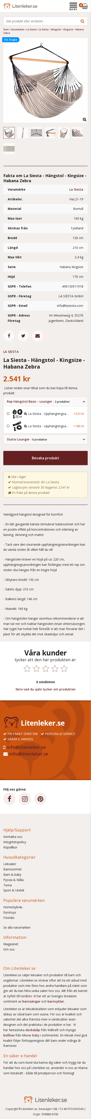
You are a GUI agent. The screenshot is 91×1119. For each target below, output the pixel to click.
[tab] (45, 401)
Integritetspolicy (14, 842)
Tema (7, 885)
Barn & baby (12, 874)
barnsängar (31, 1001)
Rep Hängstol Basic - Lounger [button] (38, 401)
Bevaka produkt (45, 458)
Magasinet (10, 944)
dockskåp (33, 1030)
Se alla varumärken (16, 927)
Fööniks (9, 918)
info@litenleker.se (26, 747)
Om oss (9, 949)
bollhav (9, 1035)
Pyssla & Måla (13, 880)
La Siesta (76, 189)
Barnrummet (12, 869)
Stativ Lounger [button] (27, 439)
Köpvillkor (10, 847)
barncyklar (55, 1001)
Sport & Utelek (13, 890)
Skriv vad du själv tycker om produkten (45, 689)
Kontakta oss (12, 837)
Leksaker (9, 864)
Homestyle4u (12, 907)
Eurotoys (9, 912)
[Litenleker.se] (9, 6)
